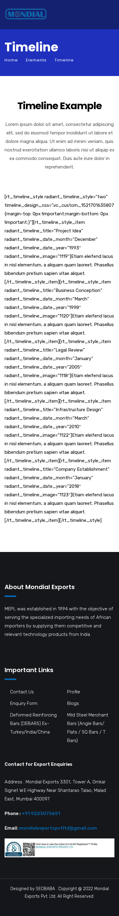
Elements (36, 60)
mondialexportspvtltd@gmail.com (58, 828)
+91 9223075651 (41, 813)
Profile (73, 692)
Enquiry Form (24, 703)
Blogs (73, 703)
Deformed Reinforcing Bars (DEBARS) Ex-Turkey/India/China (33, 723)
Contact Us (22, 692)
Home (11, 60)
